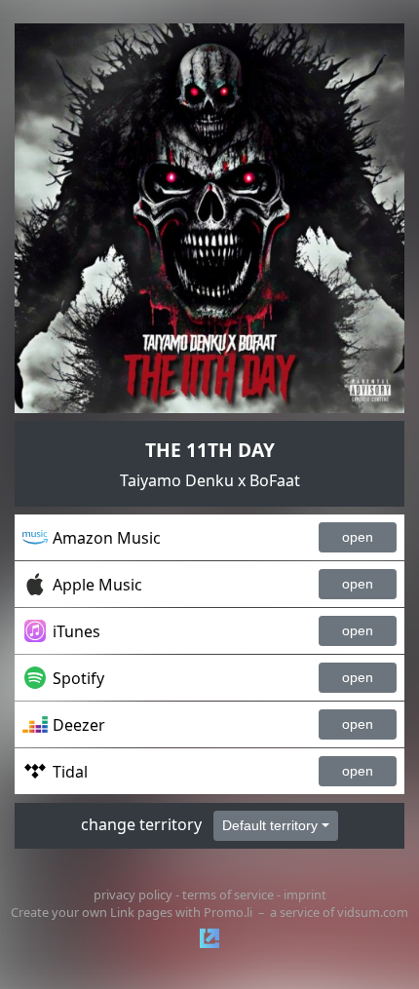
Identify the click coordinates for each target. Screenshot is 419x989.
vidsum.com (372, 912)
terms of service (228, 894)
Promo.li (228, 912)
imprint (305, 894)
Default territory (270, 825)
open (357, 537)
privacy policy (133, 894)
